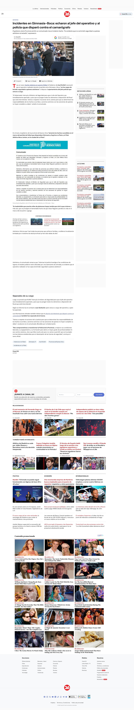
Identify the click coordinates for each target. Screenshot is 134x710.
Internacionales (82, 476)
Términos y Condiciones (63, 702)
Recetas (55, 670)
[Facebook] (44, 697)
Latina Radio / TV (86, 663)
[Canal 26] (67, 688)
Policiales (24, 670)
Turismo (55, 672)
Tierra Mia (84, 666)
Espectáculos (25, 666)
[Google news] (66, 697)
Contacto (99, 663)
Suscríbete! (99, 394)
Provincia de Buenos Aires (56, 342)
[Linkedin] (55, 697)
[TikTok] (58, 697)
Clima (23, 663)
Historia (55, 666)
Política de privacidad (102, 668)
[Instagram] (47, 697)
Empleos (99, 677)
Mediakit (101, 670)
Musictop (84, 670)
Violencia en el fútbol (20, 342)
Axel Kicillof (42, 342)
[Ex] (50, 697)
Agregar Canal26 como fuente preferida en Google (65, 37)
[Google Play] (82, 696)
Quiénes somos (101, 661)
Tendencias (40, 672)
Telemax (84, 668)
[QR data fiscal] (89, 698)
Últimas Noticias (26, 661)
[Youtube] (52, 697)
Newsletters (102, 679)
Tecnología (24, 672)
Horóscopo (25, 668)
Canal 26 (18, 37)
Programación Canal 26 (103, 672)
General (39, 666)
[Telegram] (63, 697)
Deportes (15, 20)
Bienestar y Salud (42, 661)
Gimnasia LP (32, 342)
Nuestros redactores (102, 675)
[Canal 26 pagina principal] (67, 16)
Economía (48, 476)
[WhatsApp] (61, 697)
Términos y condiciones (103, 666)
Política (16, 476)
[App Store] (73, 696)
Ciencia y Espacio (57, 661)
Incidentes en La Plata (20, 345)
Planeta (55, 668)
